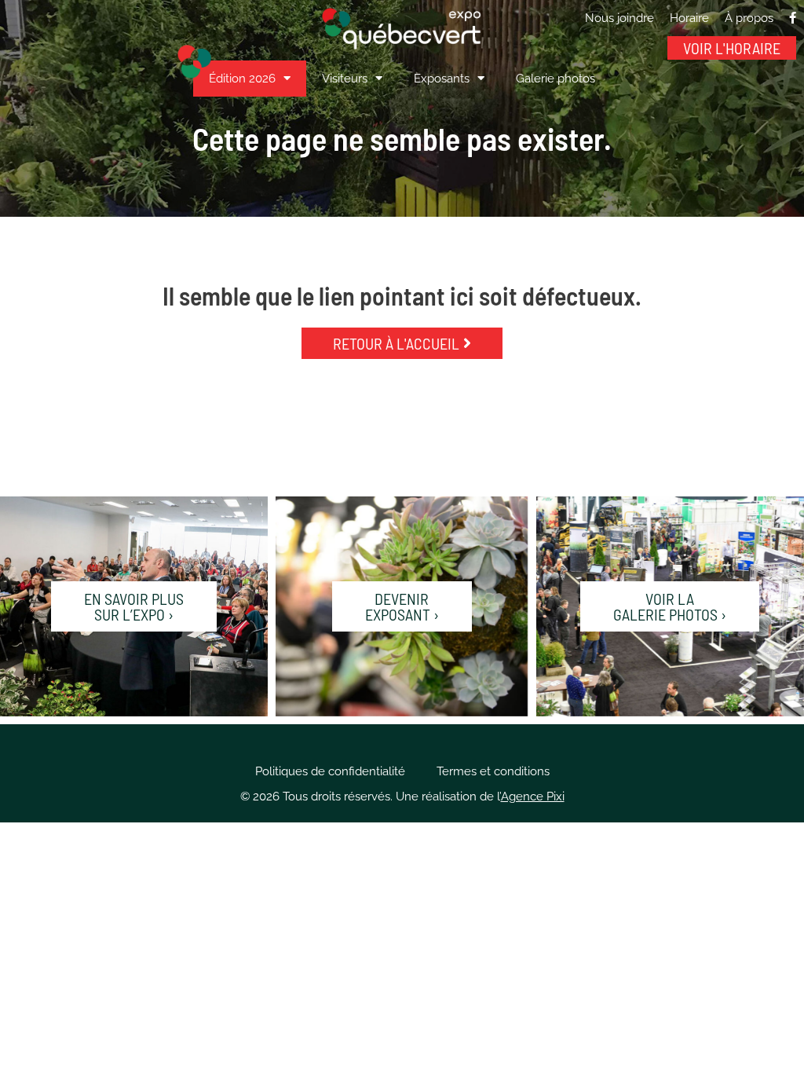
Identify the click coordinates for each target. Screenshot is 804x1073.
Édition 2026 (242, 78)
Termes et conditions (493, 771)
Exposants (442, 78)
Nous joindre (619, 18)
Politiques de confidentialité (330, 771)
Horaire (689, 18)
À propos (749, 18)
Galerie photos (555, 78)
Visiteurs (344, 78)
